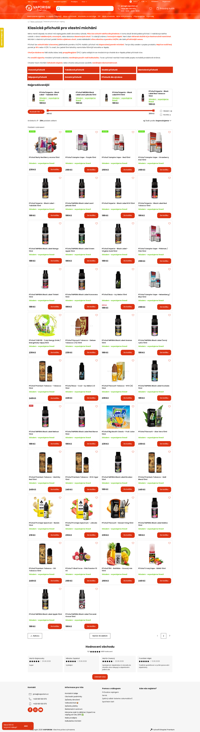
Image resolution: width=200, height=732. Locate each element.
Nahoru (36, 636)
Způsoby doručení (72, 699)
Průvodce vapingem (110, 692)
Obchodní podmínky (73, 696)
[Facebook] (30, 709)
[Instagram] (35, 709)
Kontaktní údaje (71, 693)
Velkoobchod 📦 (71, 703)
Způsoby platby (71, 706)
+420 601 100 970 (128, 8)
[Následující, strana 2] (163, 636)
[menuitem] (35, 16)
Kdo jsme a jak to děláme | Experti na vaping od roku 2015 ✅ (80, 713)
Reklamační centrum (73, 709)
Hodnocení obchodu (100, 647)
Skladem (167, 111)
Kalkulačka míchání (73, 721)
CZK (143, 1)
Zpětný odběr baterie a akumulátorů (117, 698)
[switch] (134, 1)
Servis (104, 695)
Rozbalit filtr (35, 112)
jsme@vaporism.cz (129, 6)
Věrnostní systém (60, 2)
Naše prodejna (71, 718)
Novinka (167, 115)
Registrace (166, 1)
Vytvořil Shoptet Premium (163, 730)
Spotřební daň (108, 702)
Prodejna (74, 2)
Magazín (46, 2)
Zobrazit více (100, 677)
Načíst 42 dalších (100, 636)
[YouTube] (40, 709)
